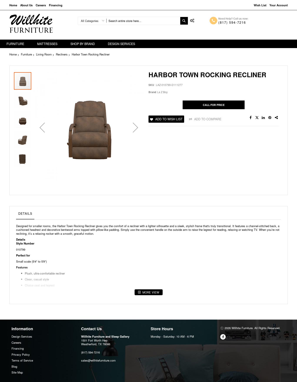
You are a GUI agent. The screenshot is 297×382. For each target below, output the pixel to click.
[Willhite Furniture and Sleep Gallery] (31, 23)
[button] (42, 127)
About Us (26, 5)
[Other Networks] (276, 118)
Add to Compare (207, 119)
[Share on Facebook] (250, 118)
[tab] (25, 214)
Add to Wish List (169, 119)
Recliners (62, 54)
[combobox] (143, 21)
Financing (55, 5)
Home (13, 5)
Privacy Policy (21, 354)
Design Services (22, 336)
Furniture (26, 54)
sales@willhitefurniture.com (98, 360)
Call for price (214, 105)
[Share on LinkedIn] (263, 118)
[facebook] (223, 337)
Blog (14, 366)
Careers (41, 5)
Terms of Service (22, 360)
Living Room (44, 54)
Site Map (17, 372)
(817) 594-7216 (232, 22)
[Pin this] (270, 118)
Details (25, 213)
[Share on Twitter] (257, 118)
